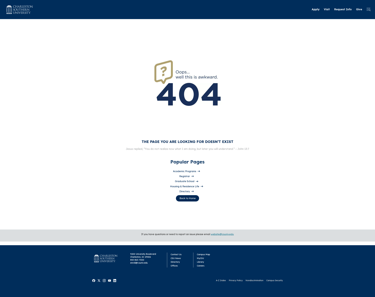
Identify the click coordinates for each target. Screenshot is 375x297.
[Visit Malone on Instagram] (104, 280)
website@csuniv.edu (222, 234)
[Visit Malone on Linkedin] (114, 280)
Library (200, 262)
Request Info (343, 9)
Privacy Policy (236, 280)
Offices (174, 265)
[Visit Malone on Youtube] (109, 280)
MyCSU (200, 258)
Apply (315, 9)
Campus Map (203, 254)
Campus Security (274, 280)
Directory (184, 191)
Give (359, 9)
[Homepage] (19, 9)
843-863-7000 (137, 260)
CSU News (176, 258)
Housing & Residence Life (184, 186)
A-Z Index (221, 280)
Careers (200, 265)
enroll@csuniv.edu (139, 262)
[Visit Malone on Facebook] (93, 280)
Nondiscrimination (254, 280)
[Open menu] (369, 9)
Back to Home (187, 198)
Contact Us (176, 254)
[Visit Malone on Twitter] (98, 280)
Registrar (184, 176)
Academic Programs (184, 171)
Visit (327, 9)
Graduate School (184, 181)
